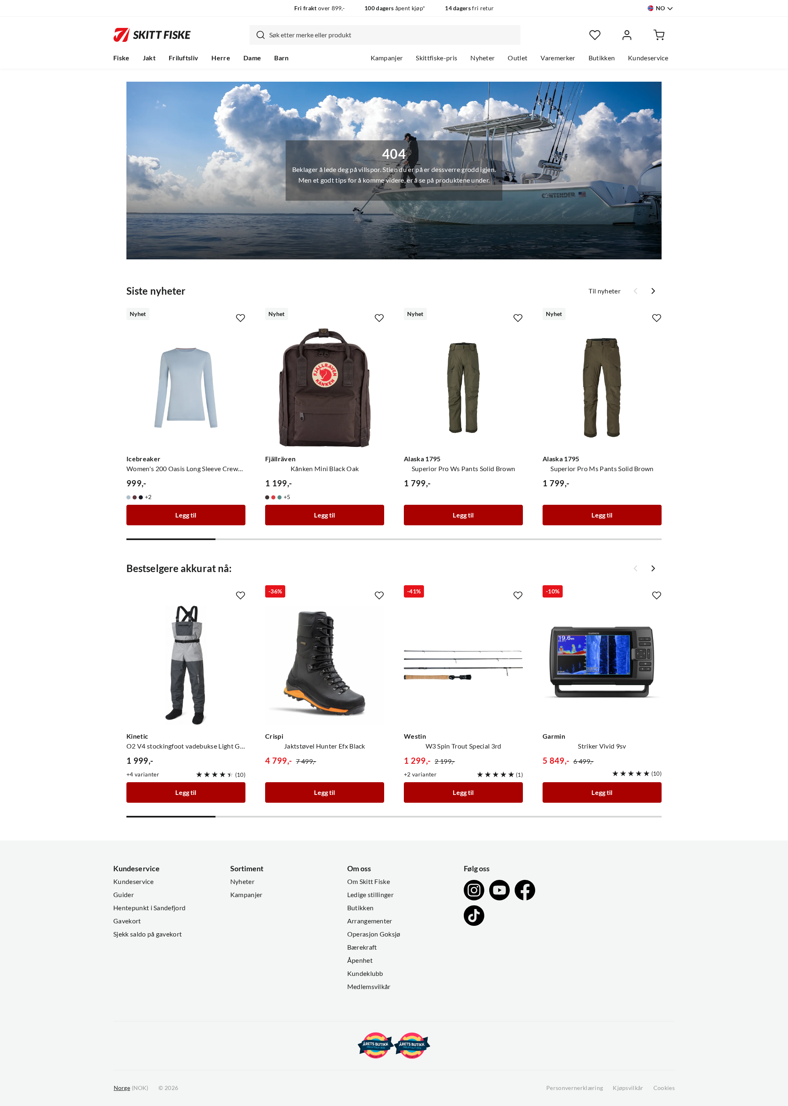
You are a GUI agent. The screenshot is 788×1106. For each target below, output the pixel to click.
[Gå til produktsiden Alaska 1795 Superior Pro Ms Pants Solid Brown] (602, 387)
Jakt (149, 58)
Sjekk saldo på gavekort (147, 934)
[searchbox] (392, 35)
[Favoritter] (595, 35)
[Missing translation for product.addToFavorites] (240, 318)
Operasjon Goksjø (374, 934)
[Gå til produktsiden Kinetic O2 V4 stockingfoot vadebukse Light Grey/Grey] (185, 665)
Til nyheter (605, 291)
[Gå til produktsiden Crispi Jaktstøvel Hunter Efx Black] (324, 665)
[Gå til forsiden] (152, 35)
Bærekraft (362, 947)
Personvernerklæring (574, 1088)
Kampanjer (387, 58)
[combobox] (385, 35)
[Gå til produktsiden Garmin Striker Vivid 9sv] (602, 665)
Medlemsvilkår (369, 986)
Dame (252, 58)
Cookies (664, 1088)
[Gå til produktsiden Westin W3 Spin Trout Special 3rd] (463, 665)
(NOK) (131, 1088)
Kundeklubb (365, 973)
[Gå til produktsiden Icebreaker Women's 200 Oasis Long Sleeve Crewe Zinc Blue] (185, 387)
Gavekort (127, 921)
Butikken (602, 58)
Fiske (121, 58)
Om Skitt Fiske (368, 881)
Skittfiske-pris (436, 58)
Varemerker (558, 58)
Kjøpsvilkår (628, 1088)
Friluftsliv (184, 58)
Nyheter (482, 58)
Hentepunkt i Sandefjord (149, 907)
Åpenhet (360, 960)
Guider (123, 894)
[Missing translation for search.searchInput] (257, 35)
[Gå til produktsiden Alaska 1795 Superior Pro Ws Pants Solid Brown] (463, 387)
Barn (281, 58)
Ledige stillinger (370, 894)
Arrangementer (369, 921)
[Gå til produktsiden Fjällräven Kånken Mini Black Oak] (324, 387)
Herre (220, 58)
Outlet (517, 58)
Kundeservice (648, 58)
